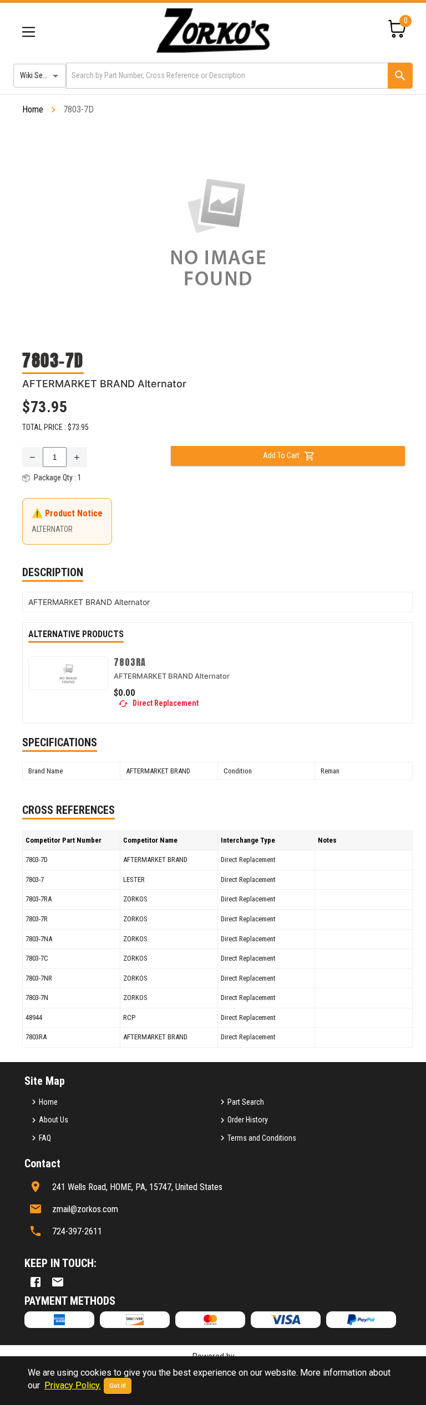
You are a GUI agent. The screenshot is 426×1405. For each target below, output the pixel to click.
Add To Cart (281, 455)
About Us (53, 1119)
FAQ (45, 1138)
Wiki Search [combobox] (38, 75)
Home (32, 109)
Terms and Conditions (261, 1138)
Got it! (117, 1385)
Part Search (245, 1102)
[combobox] (226, 75)
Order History (247, 1119)
